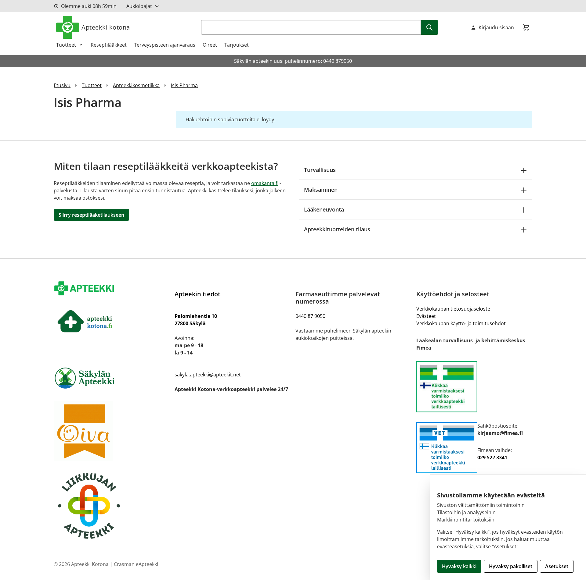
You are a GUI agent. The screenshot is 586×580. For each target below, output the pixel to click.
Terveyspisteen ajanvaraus (164, 44)
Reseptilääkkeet (109, 44)
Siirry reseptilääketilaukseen (91, 215)
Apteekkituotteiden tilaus (337, 229)
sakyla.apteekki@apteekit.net (208, 374)
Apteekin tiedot (197, 294)
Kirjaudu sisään (496, 27)
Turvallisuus (320, 169)
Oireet (210, 44)
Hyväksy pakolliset (510, 566)
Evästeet (426, 316)
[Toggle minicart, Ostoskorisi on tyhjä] (526, 27)
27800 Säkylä (190, 323)
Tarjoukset (236, 44)
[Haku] (429, 27)
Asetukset (556, 566)
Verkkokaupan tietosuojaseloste (453, 308)
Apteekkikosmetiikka (136, 85)
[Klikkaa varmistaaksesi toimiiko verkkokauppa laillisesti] (474, 386)
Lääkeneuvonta (324, 209)
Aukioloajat (139, 6)
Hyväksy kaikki (459, 566)
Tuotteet (66, 44)
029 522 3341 (492, 457)
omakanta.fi (264, 183)
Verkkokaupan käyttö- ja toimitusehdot (461, 323)
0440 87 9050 (310, 316)
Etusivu (62, 85)
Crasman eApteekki (136, 564)
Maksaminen (321, 189)
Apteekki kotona (105, 27)
